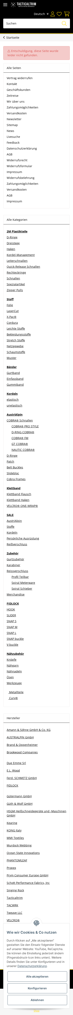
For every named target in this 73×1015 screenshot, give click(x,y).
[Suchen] (64, 23)
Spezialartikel (16, 284)
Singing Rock (15, 890)
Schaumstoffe (16, 352)
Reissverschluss (17, 571)
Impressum (14, 172)
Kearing (12, 823)
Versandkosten (17, 113)
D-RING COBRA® (23, 432)
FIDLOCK (12, 785)
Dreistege (13, 243)
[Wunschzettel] (59, 14)
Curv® (13, 698)
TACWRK (12, 905)
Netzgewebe (15, 346)
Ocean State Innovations (23, 853)
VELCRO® (13, 920)
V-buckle (12, 645)
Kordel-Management (21, 255)
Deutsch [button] (39, 14)
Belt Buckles (15, 467)
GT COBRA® (20, 444)
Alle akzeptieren (37, 976)
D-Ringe (12, 237)
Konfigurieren (37, 988)
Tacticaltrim (15, 898)
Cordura (12, 323)
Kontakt (12, 84)
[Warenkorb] (66, 14)
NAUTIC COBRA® (23, 450)
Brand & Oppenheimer (22, 745)
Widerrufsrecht (17, 160)
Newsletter (14, 119)
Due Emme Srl (16, 763)
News (10, 131)
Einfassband (15, 379)
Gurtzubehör (15, 559)
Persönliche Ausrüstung (23, 538)
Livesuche (13, 137)
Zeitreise (12, 96)
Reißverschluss (17, 544)
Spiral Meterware (23, 583)
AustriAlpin (14, 521)
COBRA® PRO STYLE (25, 426)
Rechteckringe (16, 272)
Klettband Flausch (19, 494)
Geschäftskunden (18, 90)
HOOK (11, 609)
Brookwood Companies (22, 752)
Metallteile (16, 692)
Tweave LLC (14, 913)
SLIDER (11, 615)
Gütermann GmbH (19, 796)
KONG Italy (14, 830)
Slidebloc (13, 473)
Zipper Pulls (15, 290)
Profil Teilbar (20, 577)
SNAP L (11, 633)
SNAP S (11, 621)
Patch (10, 461)
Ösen (10, 677)
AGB (9, 154)
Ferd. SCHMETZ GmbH (22, 778)
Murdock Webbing (19, 845)
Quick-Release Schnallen (23, 267)
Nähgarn (13, 665)
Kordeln (12, 532)
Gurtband (13, 373)
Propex (11, 868)
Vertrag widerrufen (20, 78)
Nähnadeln (14, 671)
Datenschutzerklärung (22, 148)
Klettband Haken (18, 500)
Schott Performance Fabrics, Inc (28, 883)
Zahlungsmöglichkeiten (22, 107)
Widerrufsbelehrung (20, 178)
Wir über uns (16, 101)
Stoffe (10, 527)
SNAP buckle (15, 639)
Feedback (13, 142)
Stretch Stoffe (16, 340)
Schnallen (13, 278)
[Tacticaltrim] (23, 4)
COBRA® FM (20, 438)
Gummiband (15, 384)
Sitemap (12, 125)
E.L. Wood (13, 770)
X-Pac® (11, 317)
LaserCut (13, 311)
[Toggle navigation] (5, 4)
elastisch (13, 399)
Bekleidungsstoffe (19, 334)
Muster (11, 358)
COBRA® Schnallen (20, 420)
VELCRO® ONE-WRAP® (22, 506)
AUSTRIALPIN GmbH (20, 737)
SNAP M (12, 627)
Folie (10, 305)
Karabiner (13, 565)
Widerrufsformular (19, 166)
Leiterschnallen (17, 261)
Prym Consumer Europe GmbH (27, 875)
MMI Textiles (15, 838)
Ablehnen (37, 1000)
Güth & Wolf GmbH (19, 804)
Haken (11, 249)
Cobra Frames (16, 479)
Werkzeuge (14, 683)
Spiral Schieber (22, 588)
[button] (52, 14)
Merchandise (16, 594)
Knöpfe (11, 659)
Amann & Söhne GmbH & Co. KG (28, 730)
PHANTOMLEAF (17, 860)
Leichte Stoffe (16, 328)
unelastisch (14, 405)
